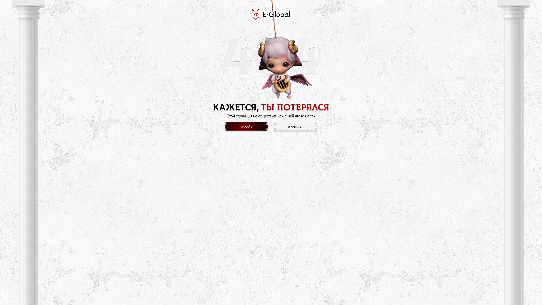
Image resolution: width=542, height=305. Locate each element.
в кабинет (295, 126)
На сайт (246, 126)
